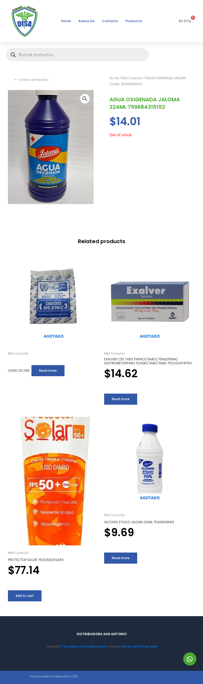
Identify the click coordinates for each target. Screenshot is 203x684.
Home (66, 21)
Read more (48, 370)
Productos (134, 21)
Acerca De (86, 21)
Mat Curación (132, 78)
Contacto (110, 21)
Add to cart (25, 595)
